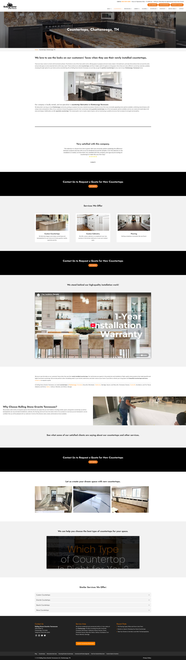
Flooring (144, 8)
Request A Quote (177, 5)
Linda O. (93, 162)
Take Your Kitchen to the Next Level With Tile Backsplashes (133, 631)
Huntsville (132, 385)
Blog (36, 653)
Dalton (48, 387)
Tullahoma (97, 385)
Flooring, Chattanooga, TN (84, 643)
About (108, 8)
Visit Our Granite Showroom (98, 653)
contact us (38, 380)
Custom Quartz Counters (112, 653)
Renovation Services (52, 653)
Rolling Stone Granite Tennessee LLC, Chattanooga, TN (54, 658)
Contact (181, 8)
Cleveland (79, 385)
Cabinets (136, 8)
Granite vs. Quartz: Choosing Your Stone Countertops (132, 629)
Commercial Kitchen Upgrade (82, 653)
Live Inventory (164, 5)
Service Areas (172, 8)
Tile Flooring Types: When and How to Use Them (130, 626)
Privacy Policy (147, 658)
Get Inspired (152, 5)
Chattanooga (72, 385)
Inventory (162, 8)
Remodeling (127, 8)
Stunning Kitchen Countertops (66, 653)
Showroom (153, 8)
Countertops (117, 8)
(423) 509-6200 (125, 1)
